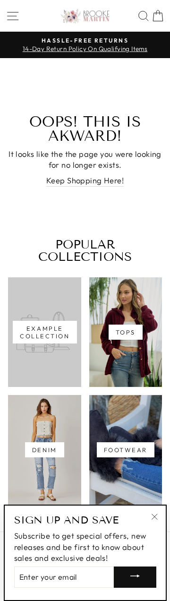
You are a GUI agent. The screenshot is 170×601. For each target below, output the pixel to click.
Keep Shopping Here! (85, 180)
